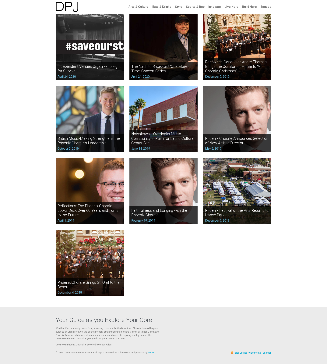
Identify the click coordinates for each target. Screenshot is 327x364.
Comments (255, 353)
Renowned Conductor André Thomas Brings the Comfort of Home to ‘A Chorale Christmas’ (236, 66)
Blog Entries (241, 353)
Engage (266, 7)
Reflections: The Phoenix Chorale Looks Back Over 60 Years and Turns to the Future (88, 210)
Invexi (151, 352)
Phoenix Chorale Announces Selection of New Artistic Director (236, 140)
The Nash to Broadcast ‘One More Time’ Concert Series (159, 68)
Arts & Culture (138, 7)
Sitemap (267, 353)
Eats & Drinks (161, 7)
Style (178, 7)
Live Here (231, 7)
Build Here (249, 7)
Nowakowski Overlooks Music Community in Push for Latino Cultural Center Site (163, 138)
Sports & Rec (195, 7)
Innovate (214, 7)
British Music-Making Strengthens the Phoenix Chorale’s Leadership (89, 140)
